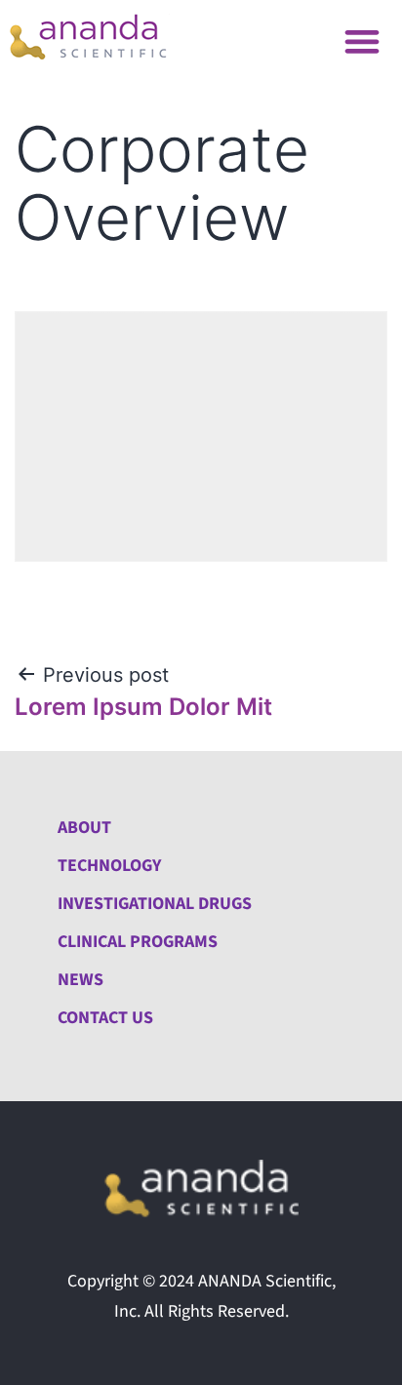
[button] (362, 40)
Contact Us (105, 1018)
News (80, 980)
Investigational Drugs (155, 903)
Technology (109, 865)
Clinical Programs (138, 942)
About (84, 827)
